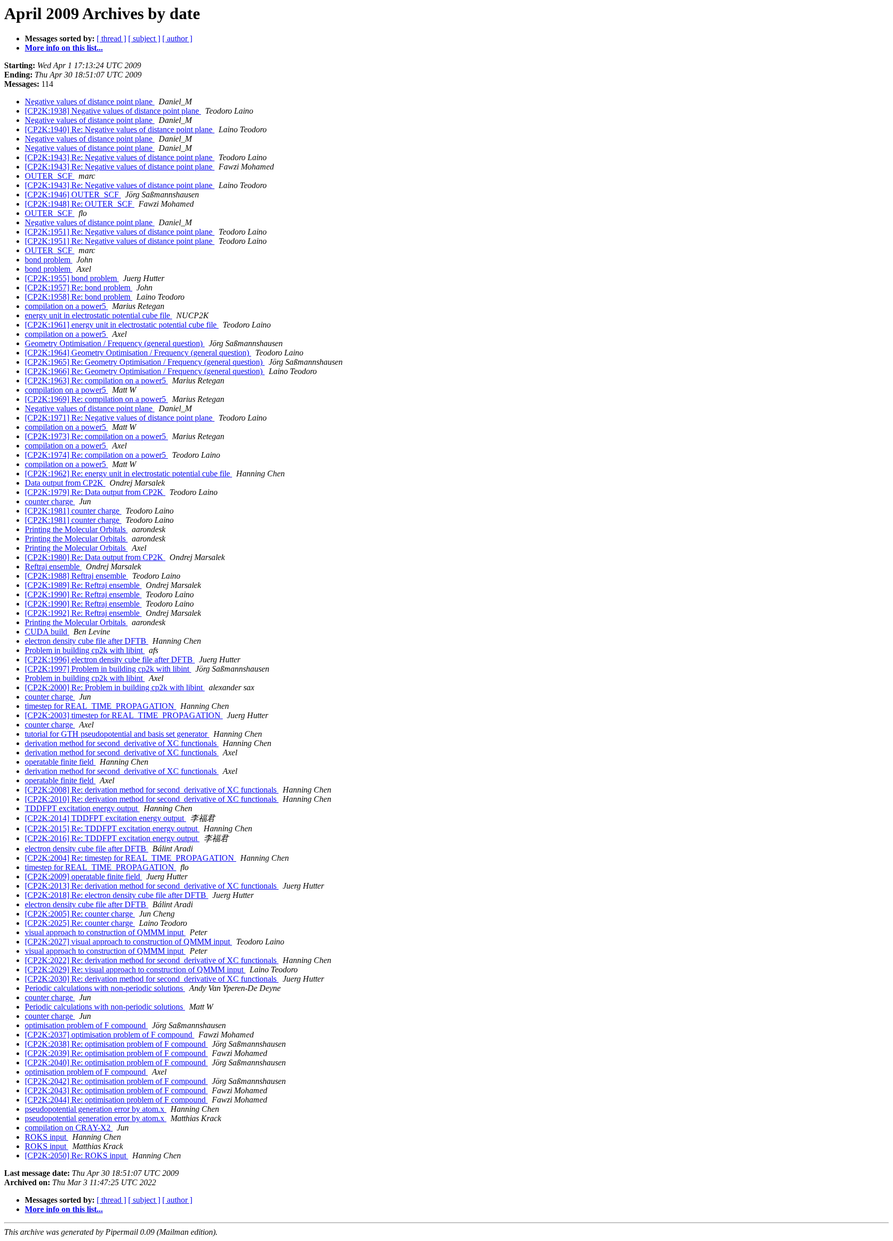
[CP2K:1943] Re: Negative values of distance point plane (119, 157)
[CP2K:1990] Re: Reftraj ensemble (83, 594)
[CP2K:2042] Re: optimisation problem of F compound (116, 1081)
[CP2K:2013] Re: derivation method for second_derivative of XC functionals (152, 885)
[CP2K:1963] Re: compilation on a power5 (96, 380)
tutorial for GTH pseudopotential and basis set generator (117, 734)
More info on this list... (64, 47)
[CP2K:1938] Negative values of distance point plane (113, 110)
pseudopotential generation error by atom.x (95, 1109)
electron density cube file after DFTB (86, 641)
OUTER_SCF (49, 176)
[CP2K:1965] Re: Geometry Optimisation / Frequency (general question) (145, 362)
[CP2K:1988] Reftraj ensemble (76, 575)
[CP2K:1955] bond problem (72, 278)
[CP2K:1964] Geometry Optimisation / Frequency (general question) (138, 352)
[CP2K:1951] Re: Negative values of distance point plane (119, 231)
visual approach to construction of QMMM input (105, 932)
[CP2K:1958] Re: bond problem (78, 296)
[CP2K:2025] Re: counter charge (80, 923)
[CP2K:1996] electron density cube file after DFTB (110, 659)
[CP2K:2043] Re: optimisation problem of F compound (116, 1090)
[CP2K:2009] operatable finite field (83, 876)
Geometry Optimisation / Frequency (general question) (115, 343)
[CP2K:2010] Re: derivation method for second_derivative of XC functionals (152, 799)
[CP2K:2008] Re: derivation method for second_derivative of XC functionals (152, 789)
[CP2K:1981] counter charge (73, 510)
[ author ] (177, 38)
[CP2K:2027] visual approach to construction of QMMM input (128, 941)
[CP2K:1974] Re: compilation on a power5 (96, 455)
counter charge (50, 501)
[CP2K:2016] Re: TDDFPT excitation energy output (112, 838)
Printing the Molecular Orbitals (76, 529)
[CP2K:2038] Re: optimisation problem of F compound (116, 1044)
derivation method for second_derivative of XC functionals (122, 743)
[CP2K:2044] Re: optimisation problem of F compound (116, 1099)
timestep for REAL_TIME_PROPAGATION (100, 706)
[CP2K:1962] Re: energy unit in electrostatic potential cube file (128, 473)
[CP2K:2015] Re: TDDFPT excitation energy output (112, 828)
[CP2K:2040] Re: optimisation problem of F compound (116, 1062)
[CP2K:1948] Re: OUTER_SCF (79, 203)
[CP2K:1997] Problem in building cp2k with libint (108, 668)
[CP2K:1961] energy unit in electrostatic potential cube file (122, 324)
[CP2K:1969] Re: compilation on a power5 (96, 399)
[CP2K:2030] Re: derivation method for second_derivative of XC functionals (152, 978)
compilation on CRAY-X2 (69, 1127)
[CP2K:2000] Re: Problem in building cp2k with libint (115, 687)
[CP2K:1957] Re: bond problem (78, 287)
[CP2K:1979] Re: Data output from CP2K (95, 492)
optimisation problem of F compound (86, 1025)
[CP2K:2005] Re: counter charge (80, 913)
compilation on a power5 (66, 306)
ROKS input (46, 1137)
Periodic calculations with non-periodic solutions (105, 988)
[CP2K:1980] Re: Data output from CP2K (95, 557)
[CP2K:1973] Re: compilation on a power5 (96, 436)
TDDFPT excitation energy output (82, 808)
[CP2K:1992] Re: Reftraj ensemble (83, 613)
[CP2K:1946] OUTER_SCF (73, 194)
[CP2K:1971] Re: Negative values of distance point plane (119, 417)
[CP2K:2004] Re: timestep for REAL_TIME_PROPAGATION (130, 858)
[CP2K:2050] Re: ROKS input (76, 1155)
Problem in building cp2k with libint (85, 650)
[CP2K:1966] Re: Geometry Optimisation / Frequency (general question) (145, 371)
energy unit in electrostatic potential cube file (98, 315)
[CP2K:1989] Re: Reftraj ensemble (83, 585)
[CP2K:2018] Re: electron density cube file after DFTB (116, 895)
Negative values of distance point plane (90, 101)
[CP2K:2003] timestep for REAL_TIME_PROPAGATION (124, 715)
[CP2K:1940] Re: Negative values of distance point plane (119, 129)
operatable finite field (60, 761)
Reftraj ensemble (53, 566)
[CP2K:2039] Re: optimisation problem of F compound (116, 1053)
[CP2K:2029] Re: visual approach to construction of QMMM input (135, 969)
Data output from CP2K (65, 482)
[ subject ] (144, 38)
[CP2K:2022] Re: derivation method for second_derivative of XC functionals (152, 960)
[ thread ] (111, 38)
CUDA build (47, 631)
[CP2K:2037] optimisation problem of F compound (109, 1034)
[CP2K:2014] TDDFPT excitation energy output (105, 818)
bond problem (48, 259)
